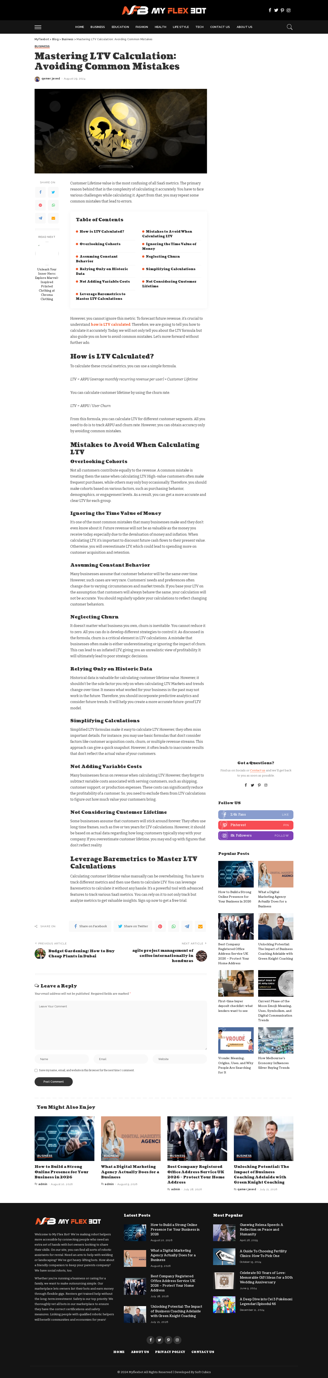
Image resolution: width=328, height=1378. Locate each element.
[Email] (53, 218)
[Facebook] (270, 10)
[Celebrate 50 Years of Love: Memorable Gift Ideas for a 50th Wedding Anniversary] (224, 1280)
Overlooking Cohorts (100, 244)
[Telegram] (40, 218)
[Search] (289, 27)
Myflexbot (136, 1372)
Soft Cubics (203, 1372)
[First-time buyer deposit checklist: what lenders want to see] (235, 983)
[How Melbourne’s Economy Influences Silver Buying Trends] (275, 1040)
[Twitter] (276, 10)
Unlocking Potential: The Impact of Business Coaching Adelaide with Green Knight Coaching (261, 1174)
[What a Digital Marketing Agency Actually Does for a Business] (275, 874)
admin (43, 1184)
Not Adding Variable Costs (105, 282)
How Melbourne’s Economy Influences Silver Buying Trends (274, 1063)
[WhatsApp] (53, 205)
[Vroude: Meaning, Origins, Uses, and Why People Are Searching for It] (235, 1040)
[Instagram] (289, 10)
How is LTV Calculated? (102, 232)
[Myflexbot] (164, 10)
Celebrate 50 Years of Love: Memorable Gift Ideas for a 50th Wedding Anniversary (266, 1277)
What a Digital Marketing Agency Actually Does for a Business (130, 1172)
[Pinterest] (282, 10)
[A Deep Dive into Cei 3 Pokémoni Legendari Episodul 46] (224, 1304)
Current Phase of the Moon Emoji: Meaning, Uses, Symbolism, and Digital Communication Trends (275, 1010)
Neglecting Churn (163, 257)
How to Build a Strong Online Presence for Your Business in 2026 (234, 897)
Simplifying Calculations (170, 269)
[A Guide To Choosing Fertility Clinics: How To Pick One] (224, 1256)
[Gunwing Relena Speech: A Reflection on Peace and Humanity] (224, 1232)
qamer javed (51, 78)
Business (42, 46)
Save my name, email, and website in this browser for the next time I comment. (87, 1070)
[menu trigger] (40, 27)
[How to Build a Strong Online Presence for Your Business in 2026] (235, 874)
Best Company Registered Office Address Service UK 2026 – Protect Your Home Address (233, 953)
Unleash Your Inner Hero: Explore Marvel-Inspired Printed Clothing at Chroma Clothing (47, 284)
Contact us (257, 770)
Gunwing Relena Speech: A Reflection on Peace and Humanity (261, 1229)
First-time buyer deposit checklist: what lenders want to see (235, 1006)
